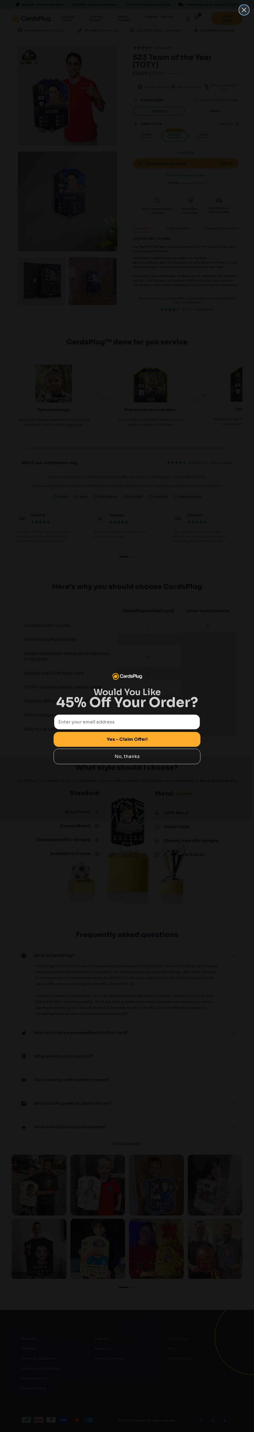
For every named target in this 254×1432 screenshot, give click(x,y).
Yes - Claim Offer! (127, 739)
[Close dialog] (244, 10)
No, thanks (127, 756)
